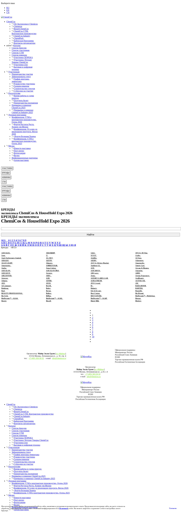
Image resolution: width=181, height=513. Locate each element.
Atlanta (4, 281)
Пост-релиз (19, 151)
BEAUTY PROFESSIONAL (12, 293)
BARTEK (139, 288)
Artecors (4, 278)
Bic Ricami (139, 293)
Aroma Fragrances (142, 276)
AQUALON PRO (52, 271)
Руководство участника (24, 84)
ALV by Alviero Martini (100, 263)
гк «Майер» (60, 354)
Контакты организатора (24, 43)
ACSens (138, 258)
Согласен (172, 508)
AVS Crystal (96, 283)
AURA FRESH (96, 281)
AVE (3, 283)
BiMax (49, 296)
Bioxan (138, 298)
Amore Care (140, 266)
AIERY (94, 260)
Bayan (48, 291)
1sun (3, 255)
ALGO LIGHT (7, 263)
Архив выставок (21, 160)
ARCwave (95, 273)
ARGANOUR (6, 276)
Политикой (63, 508)
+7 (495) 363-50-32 (36, 358)
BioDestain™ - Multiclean (145, 296)
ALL (4, 240)
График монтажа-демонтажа (20, 80)
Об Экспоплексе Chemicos (26, 24)
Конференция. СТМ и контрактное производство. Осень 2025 (24, 141)
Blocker (138, 301)
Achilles (94, 258)
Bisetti (4, 301)
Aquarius (139, 271)
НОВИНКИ (6, 177)
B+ (92, 286)
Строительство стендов (24, 88)
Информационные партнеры (25, 158)
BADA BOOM (140, 286)
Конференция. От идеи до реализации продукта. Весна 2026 (24, 131)
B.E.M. (49, 286)
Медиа (11, 146)
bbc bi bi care (96, 291)
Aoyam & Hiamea (142, 268)
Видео (16, 155)
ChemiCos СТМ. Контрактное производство (24, 32)
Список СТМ (18, 53)
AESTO (49, 260)
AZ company (6, 286)
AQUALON (6, 271)
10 (93, 337)
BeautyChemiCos (21, 29)
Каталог (17, 45)
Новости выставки (22, 148)
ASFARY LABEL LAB (99, 278)
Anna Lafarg (51, 268)
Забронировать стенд (21, 76)
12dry (93, 253)
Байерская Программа (24, 41)
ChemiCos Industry (22, 36)
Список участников (20, 50)
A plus (138, 255)
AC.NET (49, 258)
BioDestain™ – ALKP (99, 298)
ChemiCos (10, 21)
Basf (3, 291)
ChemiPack (18, 38)
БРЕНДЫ (6, 173)
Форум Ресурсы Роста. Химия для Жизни (23, 125)
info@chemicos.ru (59, 358)
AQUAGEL (6, 253)
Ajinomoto (139, 260)
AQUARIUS (96, 271)
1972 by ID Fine (141, 253)
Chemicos (18, 26)
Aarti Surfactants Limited (11, 258)
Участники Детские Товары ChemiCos (22, 61)
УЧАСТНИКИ (7, 168)
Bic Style (4, 296)
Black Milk (95, 301)
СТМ (4, 182)
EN (7, 10)
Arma (93, 276)
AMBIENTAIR (52, 266)
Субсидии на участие (23, 91)
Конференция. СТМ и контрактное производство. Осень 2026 (24, 119)
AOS (93, 268)
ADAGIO (5, 260)
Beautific (139, 291)
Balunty (94, 288)
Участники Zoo (21, 65)
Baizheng (5, 288)
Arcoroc (49, 273)
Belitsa (49, 293)
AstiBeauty (139, 278)
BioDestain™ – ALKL (54, 298)
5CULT (94, 255)
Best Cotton (95, 293)
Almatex (49, 263)
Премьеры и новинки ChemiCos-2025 (21, 106)
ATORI (49, 281)
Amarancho (140, 263)
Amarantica (6, 266)
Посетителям (14, 93)
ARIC (49, 276)
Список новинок (19, 55)
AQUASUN (6, 273)
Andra (4, 268)
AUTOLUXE (140, 281)
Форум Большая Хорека (25, 136)
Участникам (13, 72)
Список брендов (19, 48)
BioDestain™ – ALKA (9, 298)
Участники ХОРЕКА (23, 57)
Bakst (48, 288)
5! (47, 255)
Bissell (48, 301)
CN (7, 12)
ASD (48, 278)
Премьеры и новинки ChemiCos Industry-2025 (22, 111)
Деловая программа (17, 115)
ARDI (137, 273)
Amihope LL (96, 266)
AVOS (48, 283)
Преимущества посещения (26, 103)
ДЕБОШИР (50, 253)
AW (137, 283)
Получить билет (21, 100)
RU (7, 8)
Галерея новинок (21, 86)
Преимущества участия (22, 74)
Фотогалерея (19, 153)
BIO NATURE (96, 296)
